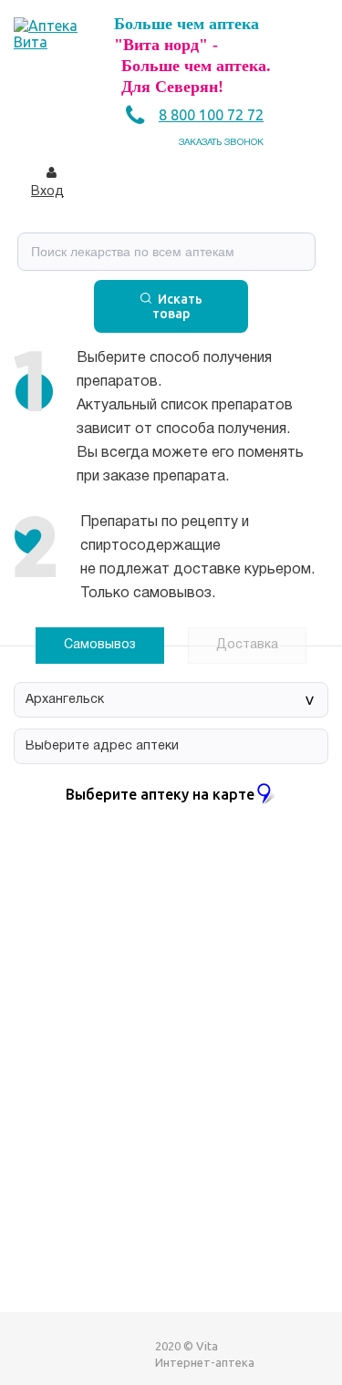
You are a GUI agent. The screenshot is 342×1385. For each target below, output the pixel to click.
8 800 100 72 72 (211, 115)
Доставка (247, 645)
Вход (47, 192)
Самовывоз (100, 645)
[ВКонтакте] (28, 1353)
